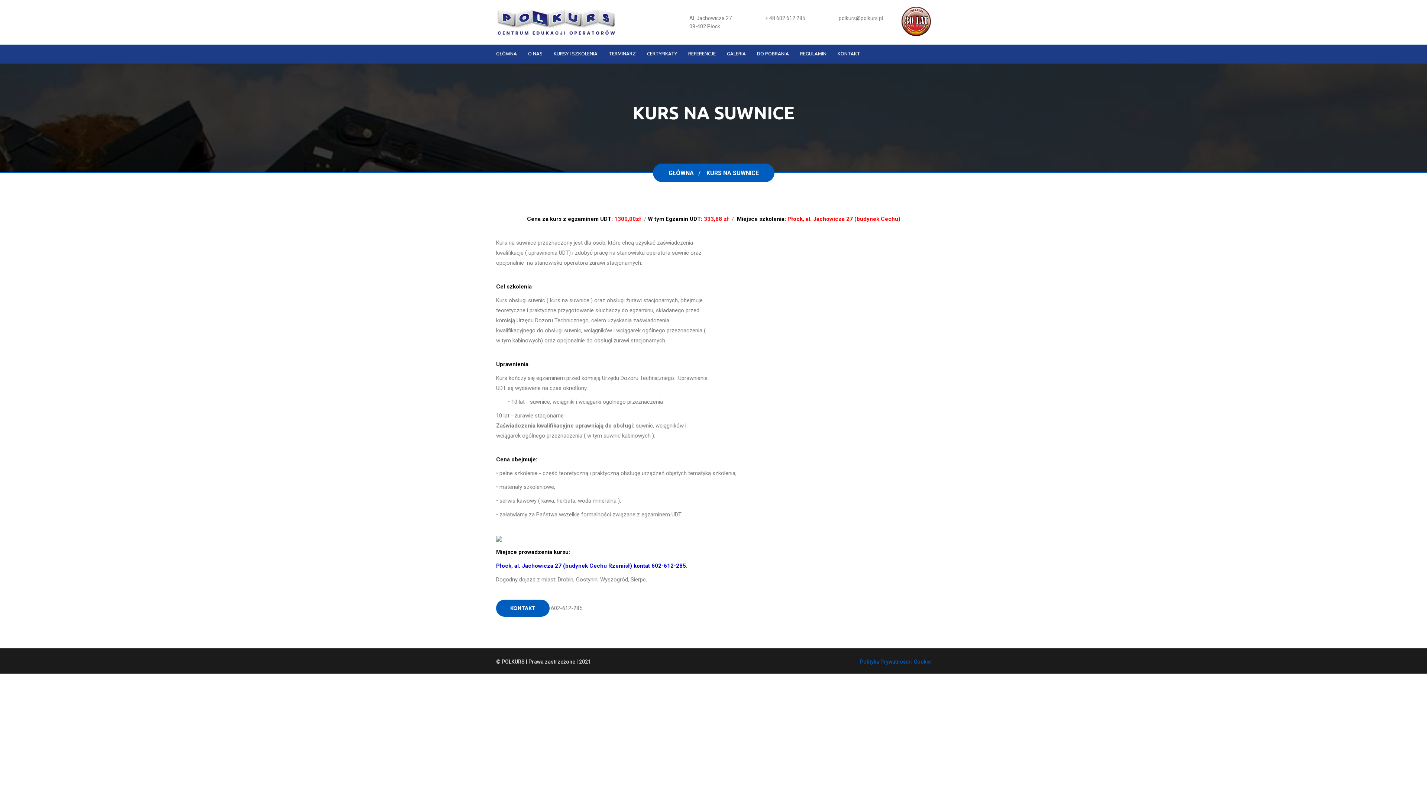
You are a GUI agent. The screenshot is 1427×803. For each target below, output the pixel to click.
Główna (506, 53)
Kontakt (849, 53)
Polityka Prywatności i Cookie (895, 662)
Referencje (702, 53)
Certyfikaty (662, 53)
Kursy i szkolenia (576, 53)
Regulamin (813, 53)
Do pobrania (773, 53)
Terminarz (622, 53)
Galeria (736, 53)
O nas (535, 53)
